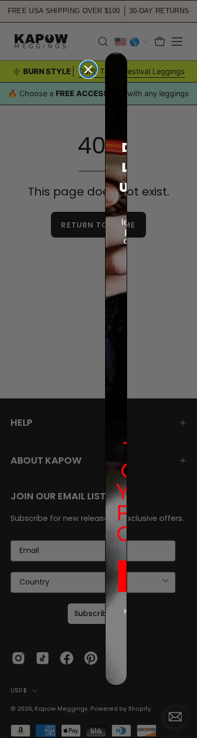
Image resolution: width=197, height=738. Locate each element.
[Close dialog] (88, 69)
